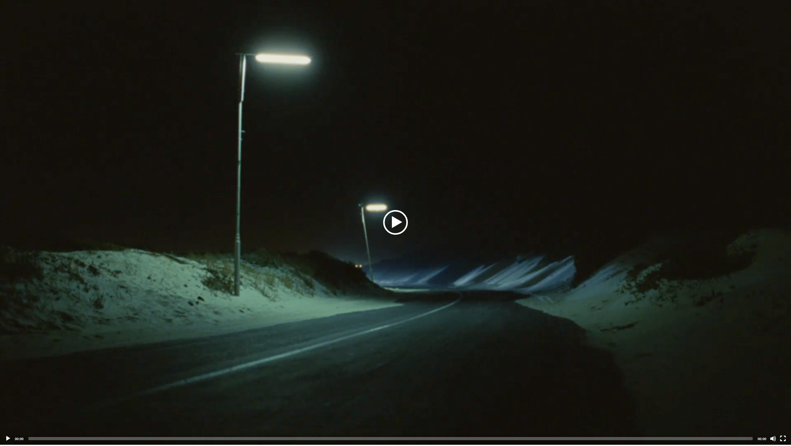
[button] (395, 222)
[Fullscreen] (783, 438)
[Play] (8, 438)
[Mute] (773, 438)
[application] (395, 222)
